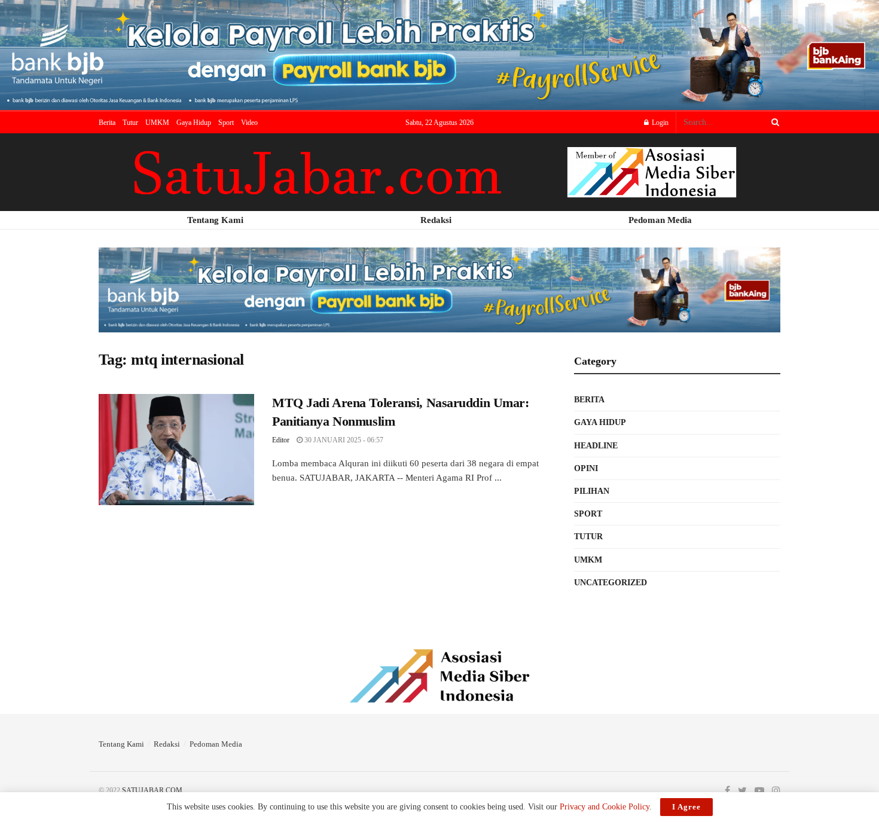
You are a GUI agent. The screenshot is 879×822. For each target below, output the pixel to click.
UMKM (157, 122)
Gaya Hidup (193, 122)
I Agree (686, 806)
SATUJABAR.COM (152, 790)
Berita (107, 122)
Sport (226, 122)
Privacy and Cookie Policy (604, 806)
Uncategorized (610, 582)
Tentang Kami (121, 744)
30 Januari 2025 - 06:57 (343, 440)
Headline (596, 445)
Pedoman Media (216, 744)
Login (659, 122)
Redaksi (167, 744)
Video (249, 122)
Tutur (130, 122)
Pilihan (591, 491)
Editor (280, 440)
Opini (586, 468)
